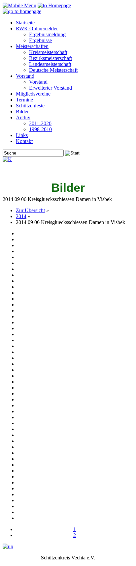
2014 (21, 216)
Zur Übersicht (30, 210)
